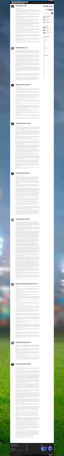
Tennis (44, 52)
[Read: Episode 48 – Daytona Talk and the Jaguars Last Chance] (43, 30)
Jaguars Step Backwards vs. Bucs (21, 47)
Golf (19, 220)
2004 (43, 74)
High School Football (45, 46)
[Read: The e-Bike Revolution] (43, 17)
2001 (43, 76)
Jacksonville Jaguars (23, 48)
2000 (43, 77)
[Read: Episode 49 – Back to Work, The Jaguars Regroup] (43, 27)
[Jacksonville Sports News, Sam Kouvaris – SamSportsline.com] (19, 2)
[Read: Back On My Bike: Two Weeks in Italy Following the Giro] (43, 19)
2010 (43, 69)
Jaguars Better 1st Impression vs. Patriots (23, 123)
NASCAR (44, 49)
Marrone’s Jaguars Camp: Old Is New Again (23, 364)
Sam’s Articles (27, 450)
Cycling (44, 41)
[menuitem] (35, 2)
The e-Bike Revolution (47, 17)
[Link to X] (49, 0)
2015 (43, 65)
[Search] (51, 2)
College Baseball (45, 39)
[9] (12, 220)
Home (26, 448)
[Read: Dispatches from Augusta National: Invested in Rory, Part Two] (43, 22)
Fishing (44, 43)
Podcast (27, 449)
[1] (12, 6)
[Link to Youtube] (51, 0)
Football (20, 48)
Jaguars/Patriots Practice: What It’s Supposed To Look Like (26, 283)
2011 (43, 68)
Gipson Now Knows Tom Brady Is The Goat (23, 342)
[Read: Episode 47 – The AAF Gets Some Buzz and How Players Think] (43, 32)
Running (44, 50)
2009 (43, 70)
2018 (43, 62)
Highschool (44, 47)
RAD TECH (31, 454)
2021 (43, 60)
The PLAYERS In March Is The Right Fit (23, 219)
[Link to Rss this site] (52, 0)
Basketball (44, 38)
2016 (43, 64)
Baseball (44, 37)
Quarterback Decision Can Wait (21, 5)
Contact (27, 447)
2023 (43, 58)
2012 (43, 67)
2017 (43, 63)
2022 (43, 59)
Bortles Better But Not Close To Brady (22, 173)
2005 (43, 73)
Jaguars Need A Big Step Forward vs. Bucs (23, 84)
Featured (44, 42)
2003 (43, 75)
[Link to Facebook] (48, 0)
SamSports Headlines (45, 51)
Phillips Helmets (20, 8)
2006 (43, 72)
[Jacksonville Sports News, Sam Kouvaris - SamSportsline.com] (12, 48)
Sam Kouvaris (27, 48)
